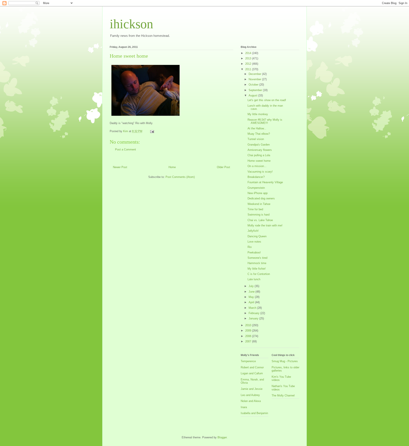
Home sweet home (259, 160)
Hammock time (257, 263)
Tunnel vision (256, 139)
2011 (248, 69)
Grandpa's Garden (259, 144)
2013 (248, 58)
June (252, 291)
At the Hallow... (257, 128)
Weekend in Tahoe (259, 204)
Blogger (222, 437)
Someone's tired (257, 257)
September (256, 90)
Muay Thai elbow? (259, 133)
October (254, 84)
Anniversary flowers (260, 150)
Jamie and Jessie (251, 388)
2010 (248, 325)
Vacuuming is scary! (260, 171)
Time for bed (255, 209)
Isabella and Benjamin (254, 413)
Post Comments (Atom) (180, 177)
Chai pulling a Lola (259, 155)
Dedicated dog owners (261, 198)
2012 (248, 63)
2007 (248, 341)
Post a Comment (125, 149)
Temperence (248, 361)
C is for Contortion (259, 274)
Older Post (223, 167)
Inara (244, 407)
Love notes (254, 241)
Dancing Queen (257, 236)
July (252, 286)
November (255, 79)
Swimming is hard (258, 214)
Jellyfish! (253, 230)
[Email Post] (152, 131)
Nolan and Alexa (251, 401)
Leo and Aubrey (250, 395)
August (253, 95)
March (253, 307)
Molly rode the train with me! (265, 225)
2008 (248, 336)
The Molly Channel (283, 395)
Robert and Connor (252, 367)
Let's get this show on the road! (267, 100)
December (255, 74)
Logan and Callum (252, 373)
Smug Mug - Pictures (285, 361)
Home (172, 167)
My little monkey (258, 114)
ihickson (131, 24)
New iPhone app (258, 193)
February (254, 313)
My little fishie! (257, 268)
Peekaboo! (254, 252)
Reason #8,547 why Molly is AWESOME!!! (265, 121)
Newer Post (120, 167)
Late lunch (254, 279)
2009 (248, 330)
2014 (248, 53)
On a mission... (257, 166)
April (252, 302)
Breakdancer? (256, 177)
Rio (250, 247)
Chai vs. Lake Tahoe (260, 220)
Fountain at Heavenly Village (265, 182)
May (252, 297)
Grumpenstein (256, 187)
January (254, 318)
